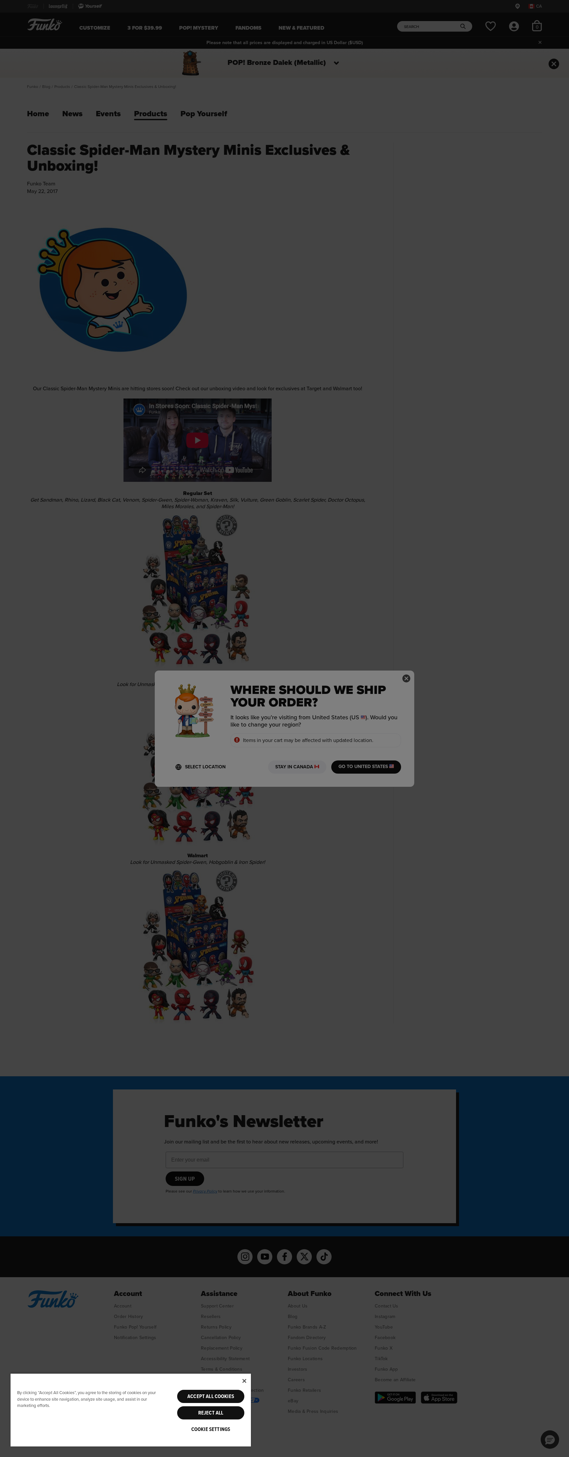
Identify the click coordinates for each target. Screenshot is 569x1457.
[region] (131, 1409)
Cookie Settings (210, 1429)
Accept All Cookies (210, 1396)
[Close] (244, 1381)
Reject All (211, 1413)
